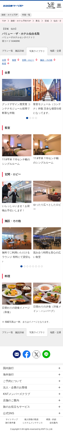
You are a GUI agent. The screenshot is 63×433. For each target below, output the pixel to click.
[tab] (7, 51)
